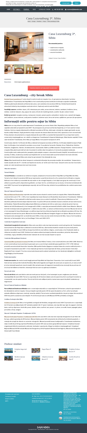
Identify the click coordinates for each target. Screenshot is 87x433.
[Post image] (60, 413)
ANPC (6, 401)
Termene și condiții (10, 396)
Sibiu (49, 99)
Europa (55, 58)
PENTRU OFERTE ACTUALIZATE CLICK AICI (43, 88)
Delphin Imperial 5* (21, 350)
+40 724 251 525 (58, 9)
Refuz (76, 3)
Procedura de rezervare (12, 394)
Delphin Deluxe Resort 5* (74, 350)
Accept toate (66, 3)
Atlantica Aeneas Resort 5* (47, 358)
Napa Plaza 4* (46, 349)
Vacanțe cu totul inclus (70, 412)
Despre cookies (9, 398)
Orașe (59, 58)
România (63, 58)
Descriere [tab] (7, 82)
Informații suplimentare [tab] (22, 82)
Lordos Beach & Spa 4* (74, 358)
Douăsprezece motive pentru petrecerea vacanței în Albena (71, 417)
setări (51, 4)
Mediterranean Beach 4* (20, 358)
